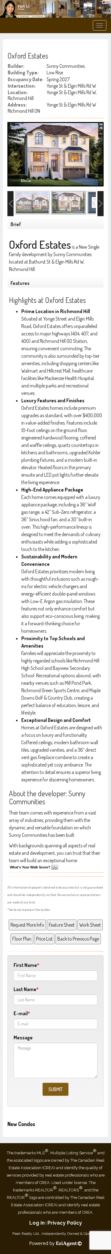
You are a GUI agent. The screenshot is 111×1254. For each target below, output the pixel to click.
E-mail (21, 1013)
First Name (25, 965)
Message (23, 1037)
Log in (37, 1223)
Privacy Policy (64, 1223)
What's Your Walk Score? (30, 867)
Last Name (25, 989)
